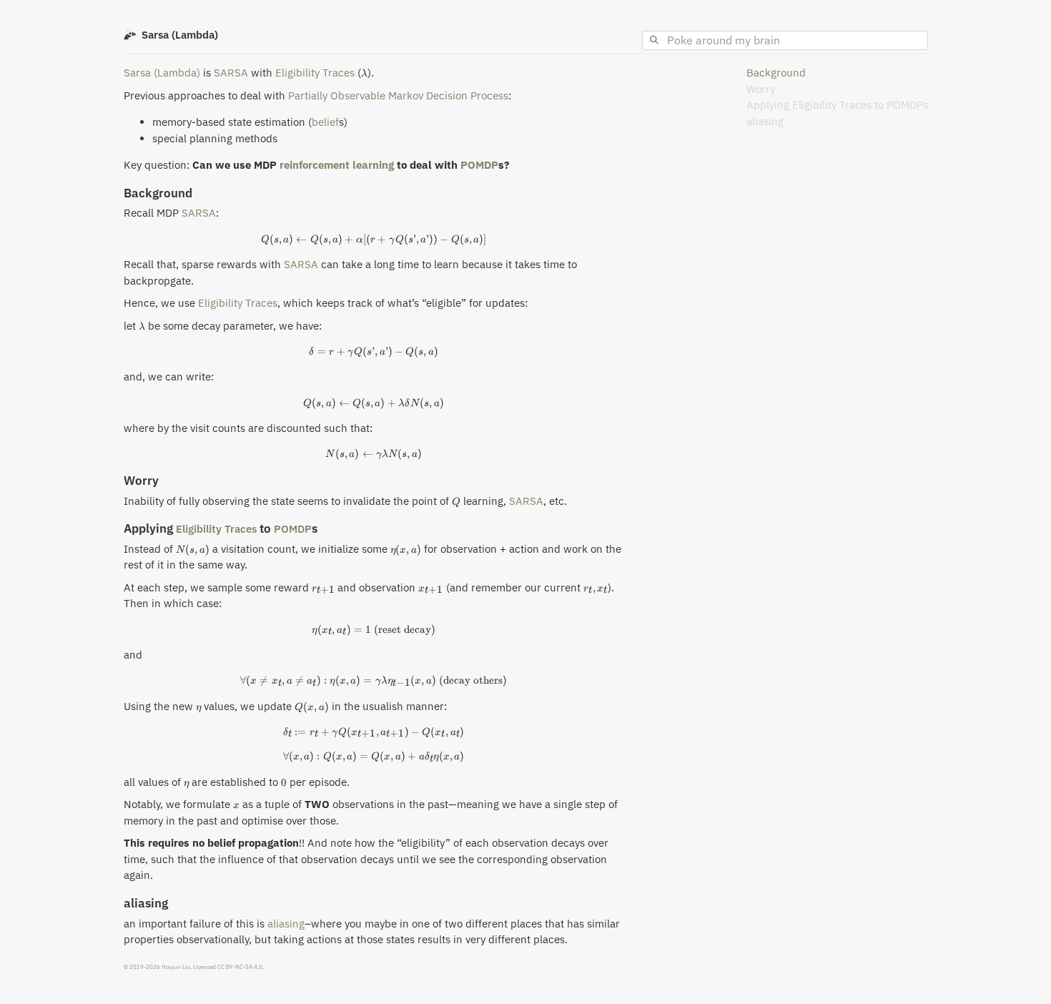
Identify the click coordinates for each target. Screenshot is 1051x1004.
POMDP (479, 165)
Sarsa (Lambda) (162, 72)
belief (325, 122)
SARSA (231, 72)
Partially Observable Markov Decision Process (398, 95)
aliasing (765, 121)
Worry (760, 89)
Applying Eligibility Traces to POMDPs (837, 105)
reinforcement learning (337, 165)
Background (776, 72)
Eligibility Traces (315, 72)
